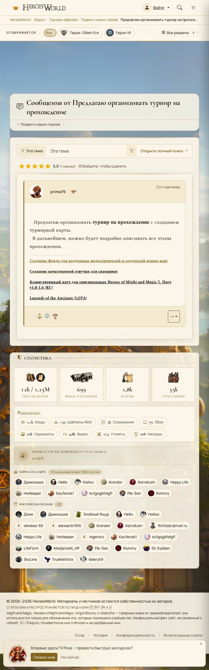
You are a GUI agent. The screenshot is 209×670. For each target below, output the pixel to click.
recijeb (38, 458)
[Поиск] (180, 8)
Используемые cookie (183, 635)
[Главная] (38, 7)
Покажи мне (44, 657)
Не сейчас (70, 657)
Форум (39, 19)
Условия (100, 635)
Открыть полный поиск (162, 150)
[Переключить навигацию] (193, 8)
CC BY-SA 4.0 (100, 607)
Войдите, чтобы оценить (104, 166)
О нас (80, 635)
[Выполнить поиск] (131, 150)
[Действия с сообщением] (174, 316)
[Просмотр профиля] (39, 191)
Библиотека (30, 413)
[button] (156, 8)
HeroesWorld (20, 19)
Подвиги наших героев (99, 19)
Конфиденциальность (135, 635)
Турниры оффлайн (63, 19)
